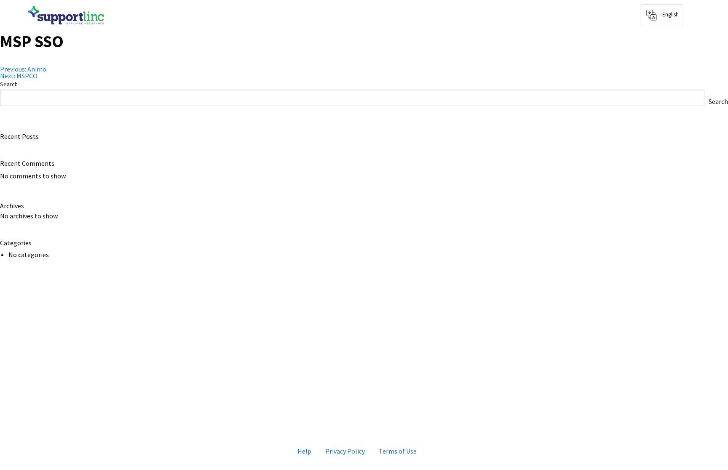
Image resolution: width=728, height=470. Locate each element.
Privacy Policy (345, 451)
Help (304, 451)
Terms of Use (398, 451)
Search (9, 84)
